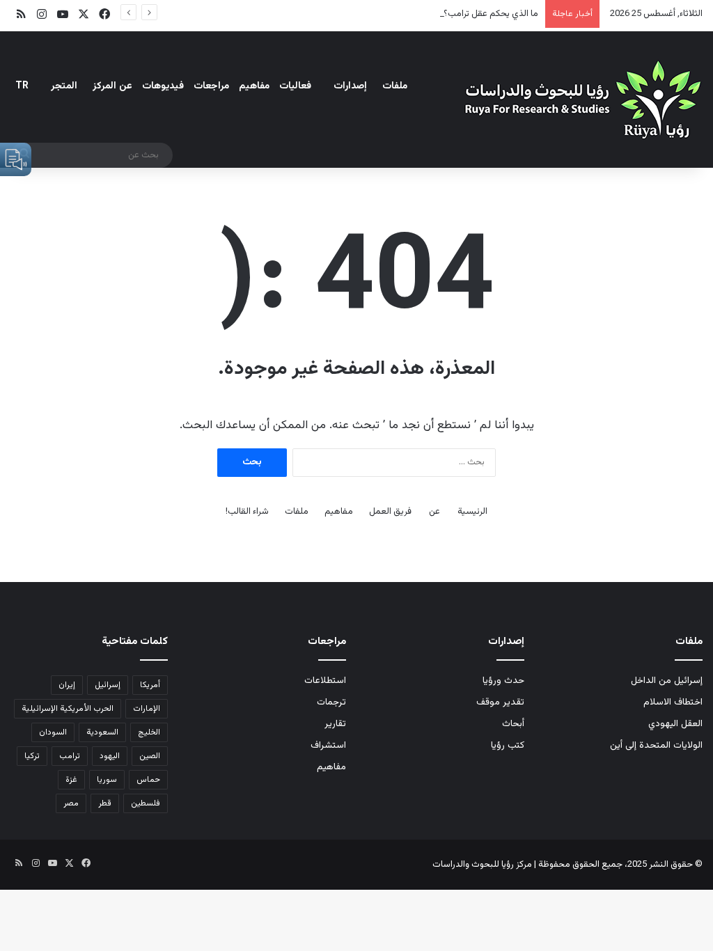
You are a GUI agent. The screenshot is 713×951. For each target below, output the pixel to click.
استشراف (328, 745)
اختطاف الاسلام (673, 702)
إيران (66, 685)
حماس (148, 779)
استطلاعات (325, 680)
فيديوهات (163, 86)
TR (22, 86)
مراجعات (211, 86)
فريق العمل (390, 512)
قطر (104, 803)
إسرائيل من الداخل (667, 680)
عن (434, 512)
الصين (149, 756)
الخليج (149, 732)
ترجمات (331, 702)
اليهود (110, 756)
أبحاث (513, 723)
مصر (71, 803)
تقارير (335, 723)
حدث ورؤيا (503, 680)
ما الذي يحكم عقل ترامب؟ (491, 14)
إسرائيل (107, 685)
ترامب (69, 756)
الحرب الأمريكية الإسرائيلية (67, 708)
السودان (53, 732)
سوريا (107, 779)
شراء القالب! (247, 512)
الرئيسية (472, 512)
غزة (71, 779)
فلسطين (145, 803)
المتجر (64, 86)
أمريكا (150, 685)
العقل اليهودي (675, 723)
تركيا (32, 756)
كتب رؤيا (507, 745)
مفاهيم (254, 86)
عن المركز (112, 86)
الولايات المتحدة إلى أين (656, 745)
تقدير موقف (500, 702)
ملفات (394, 86)
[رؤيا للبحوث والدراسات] (581, 99)
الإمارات (146, 708)
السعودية (102, 732)
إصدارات (350, 86)
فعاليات (295, 86)
